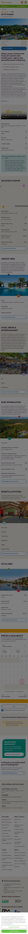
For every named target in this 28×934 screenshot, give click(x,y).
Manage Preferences (14, 927)
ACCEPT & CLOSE (14, 931)
